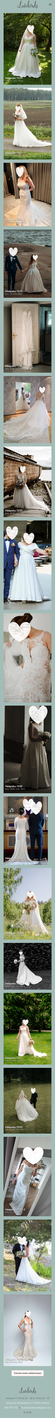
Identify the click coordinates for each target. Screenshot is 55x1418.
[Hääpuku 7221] (28, 1255)
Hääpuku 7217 (13, 152)
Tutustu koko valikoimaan (27, 1373)
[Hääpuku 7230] (28, 904)
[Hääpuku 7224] (28, 49)
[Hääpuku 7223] (28, 263)
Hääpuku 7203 (14, 858)
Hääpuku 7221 (13, 1284)
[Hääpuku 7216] (28, 658)
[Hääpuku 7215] (28, 337)
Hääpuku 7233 (13, 510)
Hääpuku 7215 (13, 366)
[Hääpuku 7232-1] (28, 194)
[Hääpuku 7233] (28, 482)
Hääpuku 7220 (14, 1359)
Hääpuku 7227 (13, 1057)
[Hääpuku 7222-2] (28, 1176)
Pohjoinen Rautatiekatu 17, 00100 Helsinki (27, 1403)
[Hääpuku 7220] (28, 1330)
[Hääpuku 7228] (28, 966)
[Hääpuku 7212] (28, 409)
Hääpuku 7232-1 (15, 219)
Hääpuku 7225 (13, 1127)
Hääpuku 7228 (14, 983)
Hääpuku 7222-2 (15, 1209)
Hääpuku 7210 (13, 786)
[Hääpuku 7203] (26, 830)
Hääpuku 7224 (14, 78)
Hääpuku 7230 (14, 933)
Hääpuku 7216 (13, 695)
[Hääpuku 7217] (28, 123)
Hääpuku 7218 (13, 602)
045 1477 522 (11, 1407)
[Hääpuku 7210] (28, 749)
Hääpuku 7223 (13, 291)
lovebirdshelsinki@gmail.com (36, 1407)
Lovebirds (27, 3)
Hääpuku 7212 (13, 436)
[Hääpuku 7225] (28, 1100)
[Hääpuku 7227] (28, 1028)
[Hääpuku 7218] (28, 565)
